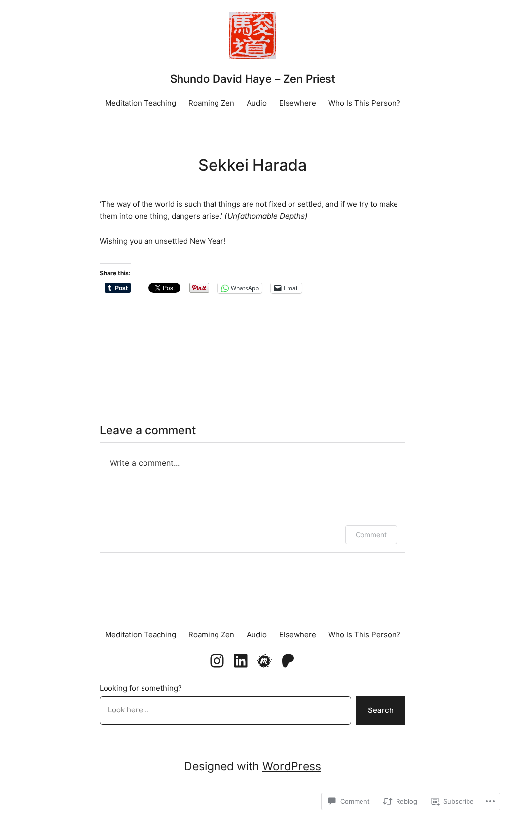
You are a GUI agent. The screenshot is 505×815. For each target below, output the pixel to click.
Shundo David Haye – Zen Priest (252, 78)
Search (381, 710)
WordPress (291, 766)
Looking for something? (141, 688)
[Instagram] (217, 661)
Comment (371, 535)
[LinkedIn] (241, 661)
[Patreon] (288, 661)
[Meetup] (264, 661)
